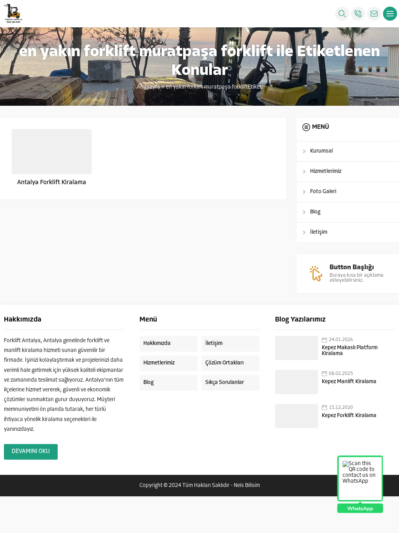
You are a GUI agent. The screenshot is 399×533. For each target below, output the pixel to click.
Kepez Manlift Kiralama (349, 382)
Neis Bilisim (247, 486)
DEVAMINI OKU (31, 452)
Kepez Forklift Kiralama (349, 416)
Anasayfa (148, 87)
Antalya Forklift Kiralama (51, 182)
